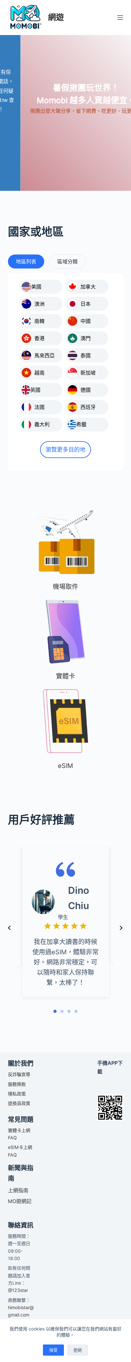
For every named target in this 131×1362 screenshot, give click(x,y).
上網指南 (18, 1190)
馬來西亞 (44, 355)
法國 (39, 407)
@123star (18, 1290)
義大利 (42, 424)
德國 (85, 390)
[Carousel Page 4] (76, 1011)
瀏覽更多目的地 (65, 449)
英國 (35, 390)
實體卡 (65, 676)
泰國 (85, 355)
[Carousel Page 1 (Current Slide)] (55, 1011)
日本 (85, 304)
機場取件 (65, 587)
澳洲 (39, 304)
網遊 (56, 17)
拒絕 (77, 1349)
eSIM (65, 766)
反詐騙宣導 (19, 1074)
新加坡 (88, 372)
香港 (39, 338)
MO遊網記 (19, 1201)
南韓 (39, 321)
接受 (53, 1349)
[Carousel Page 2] (62, 1011)
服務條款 (17, 1084)
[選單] (120, 17)
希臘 (81, 424)
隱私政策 (17, 1093)
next (120, 927)
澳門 (85, 338)
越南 (39, 372)
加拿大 (88, 286)
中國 (85, 321)
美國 (36, 286)
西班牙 (88, 407)
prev (9, 927)
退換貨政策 (19, 1103)
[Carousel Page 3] (69, 1011)
